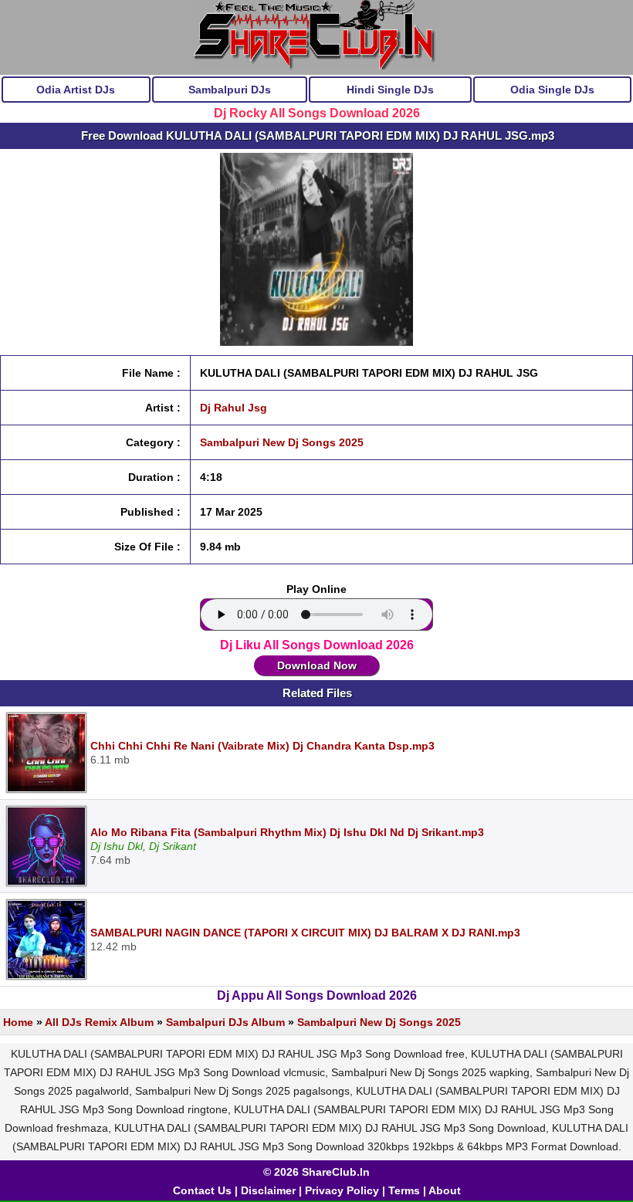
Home (18, 1022)
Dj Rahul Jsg (233, 407)
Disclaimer (268, 1190)
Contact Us (202, 1190)
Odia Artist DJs (75, 89)
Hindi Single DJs (390, 89)
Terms (404, 1190)
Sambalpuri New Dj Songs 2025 (282, 442)
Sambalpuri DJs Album (225, 1022)
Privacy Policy (342, 1190)
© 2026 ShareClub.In (316, 1172)
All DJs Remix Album (99, 1022)
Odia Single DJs (552, 89)
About (444, 1190)
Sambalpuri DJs (229, 89)
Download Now (317, 665)
